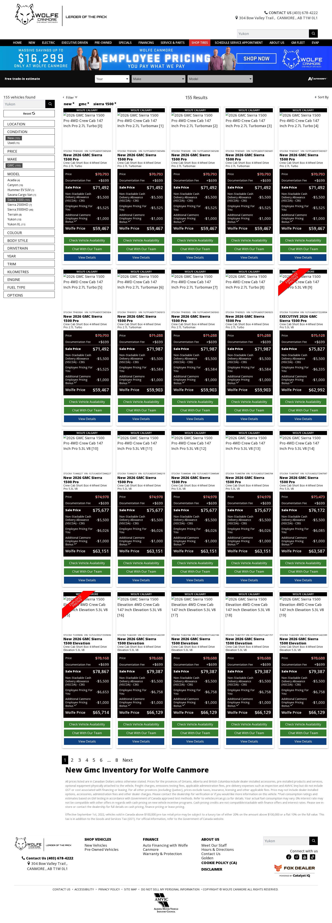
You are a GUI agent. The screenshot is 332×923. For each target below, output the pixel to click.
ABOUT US (210, 839)
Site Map (131, 889)
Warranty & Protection (162, 853)
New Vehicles (96, 845)
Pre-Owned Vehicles (102, 849)
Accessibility (85, 889)
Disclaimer (211, 869)
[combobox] (112, 78)
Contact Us (210, 853)
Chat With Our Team (87, 249)
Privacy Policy (109, 889)
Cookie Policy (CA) (219, 863)
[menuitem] (30, 138)
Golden (207, 857)
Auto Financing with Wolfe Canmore (165, 847)
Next (128, 760)
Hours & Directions (217, 849)
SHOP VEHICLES (98, 839)
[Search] (313, 33)
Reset (27, 113)
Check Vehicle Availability (87, 240)
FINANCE (151, 839)
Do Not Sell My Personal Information (170, 889)
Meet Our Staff (214, 845)
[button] (17, 42)
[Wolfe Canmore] (61, 14)
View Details (87, 257)
